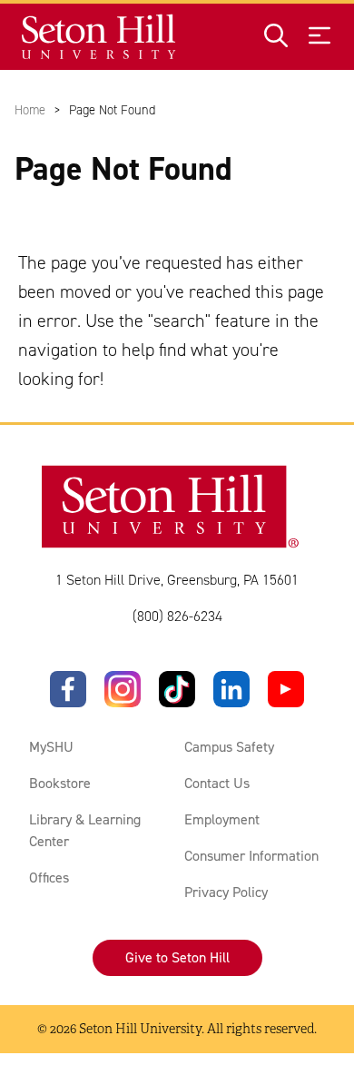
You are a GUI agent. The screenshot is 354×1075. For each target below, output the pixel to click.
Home (30, 110)
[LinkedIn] (231, 689)
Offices (49, 877)
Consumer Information (251, 855)
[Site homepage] (99, 37)
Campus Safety (229, 746)
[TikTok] (177, 689)
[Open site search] (276, 37)
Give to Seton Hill (177, 957)
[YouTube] (286, 689)
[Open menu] (319, 37)
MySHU (51, 746)
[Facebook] (68, 689)
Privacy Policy (226, 892)
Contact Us (217, 783)
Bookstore (60, 783)
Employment (222, 819)
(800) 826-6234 (177, 616)
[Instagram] (122, 689)
